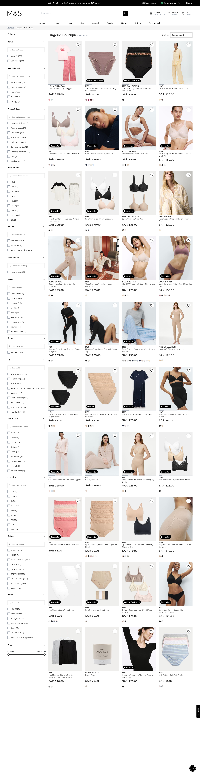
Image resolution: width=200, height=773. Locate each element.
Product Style (14, 109)
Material (11, 279)
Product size (13, 167)
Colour (10, 536)
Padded (11, 226)
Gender (10, 338)
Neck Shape (13, 257)
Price (9, 645)
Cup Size (11, 477)
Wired (10, 41)
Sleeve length (13, 68)
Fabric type (12, 418)
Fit (8, 359)
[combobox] (85, 13)
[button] (171, 3)
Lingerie (10, 28)
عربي (190, 3)
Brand (10, 594)
